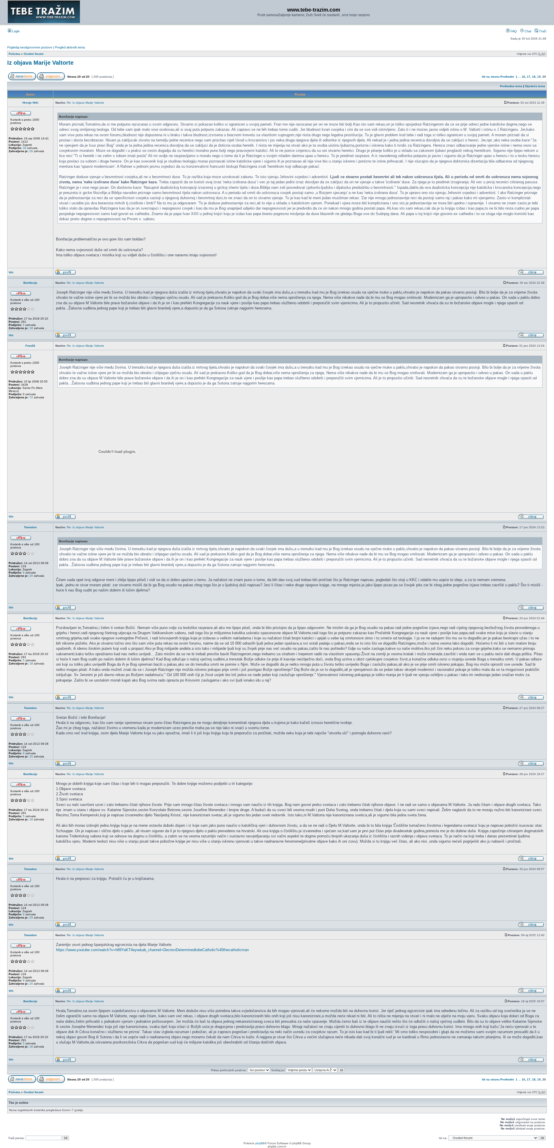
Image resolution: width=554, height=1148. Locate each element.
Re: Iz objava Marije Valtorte (85, 102)
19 (539, 76)
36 (24, 148)
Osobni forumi (34, 53)
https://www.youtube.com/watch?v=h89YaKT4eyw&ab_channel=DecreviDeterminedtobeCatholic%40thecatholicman (152, 950)
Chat (527, 31)
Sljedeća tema (535, 86)
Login (15, 31)
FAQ (513, 31)
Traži (542, 31)
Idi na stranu (490, 76)
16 (523, 76)
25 (31, 575)
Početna (14, 53)
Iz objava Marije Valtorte (40, 62)
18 (534, 76)
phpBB (260, 1143)
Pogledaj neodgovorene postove (29, 47)
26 (31, 151)
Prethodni (507, 76)
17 (528, 76)
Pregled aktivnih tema (70, 47)
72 (31, 397)
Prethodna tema (511, 86)
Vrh (11, 272)
